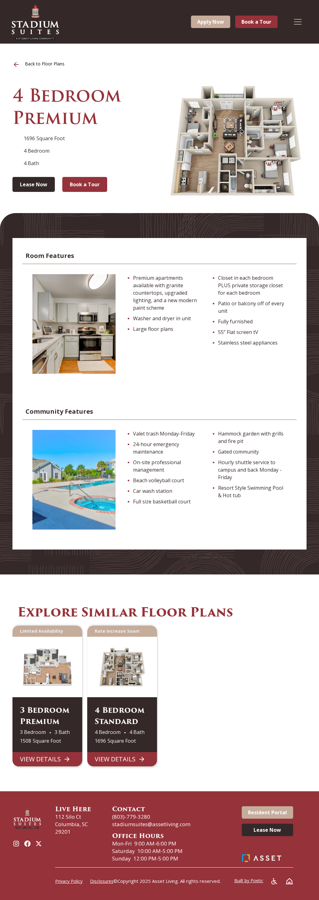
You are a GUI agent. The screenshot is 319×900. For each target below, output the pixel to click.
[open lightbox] (235, 140)
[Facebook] (27, 843)
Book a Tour (256, 21)
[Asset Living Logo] (262, 858)
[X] (38, 843)
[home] (35, 21)
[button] (302, 22)
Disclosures (101, 881)
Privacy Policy (69, 881)
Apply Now (210, 21)
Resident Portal (267, 812)
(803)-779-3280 (131, 816)
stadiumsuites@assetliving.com (151, 824)
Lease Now (33, 184)
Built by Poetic (248, 880)
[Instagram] (16, 843)
